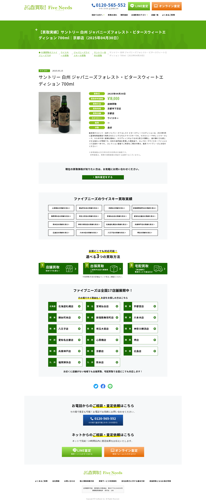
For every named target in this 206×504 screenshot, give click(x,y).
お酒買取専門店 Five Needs (48, 8)
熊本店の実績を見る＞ (61, 224)
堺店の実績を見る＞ (144, 232)
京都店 (111, 113)
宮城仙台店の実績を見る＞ (117, 216)
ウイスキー (113, 118)
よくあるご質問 (168, 15)
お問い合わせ (69, 481)
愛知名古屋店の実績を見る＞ (145, 216)
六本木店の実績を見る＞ (89, 232)
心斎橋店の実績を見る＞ (61, 208)
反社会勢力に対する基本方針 (133, 481)
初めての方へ (97, 15)
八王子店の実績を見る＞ (117, 232)
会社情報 (55, 481)
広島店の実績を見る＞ (61, 232)
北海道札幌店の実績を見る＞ (117, 224)
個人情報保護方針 (87, 481)
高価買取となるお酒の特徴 (160, 481)
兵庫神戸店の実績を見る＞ (145, 224)
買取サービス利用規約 (108, 481)
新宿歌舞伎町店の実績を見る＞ (145, 208)
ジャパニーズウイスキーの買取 (82, 54)
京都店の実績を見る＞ (117, 208)
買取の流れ (112, 15)
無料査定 (124, 15)
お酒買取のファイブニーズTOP (48, 54)
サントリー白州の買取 (100, 54)
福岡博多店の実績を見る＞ (61, 216)
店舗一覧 (155, 15)
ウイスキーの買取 (65, 54)
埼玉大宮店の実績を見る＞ (89, 216)
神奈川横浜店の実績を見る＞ (89, 224)
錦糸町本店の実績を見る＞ (89, 208)
